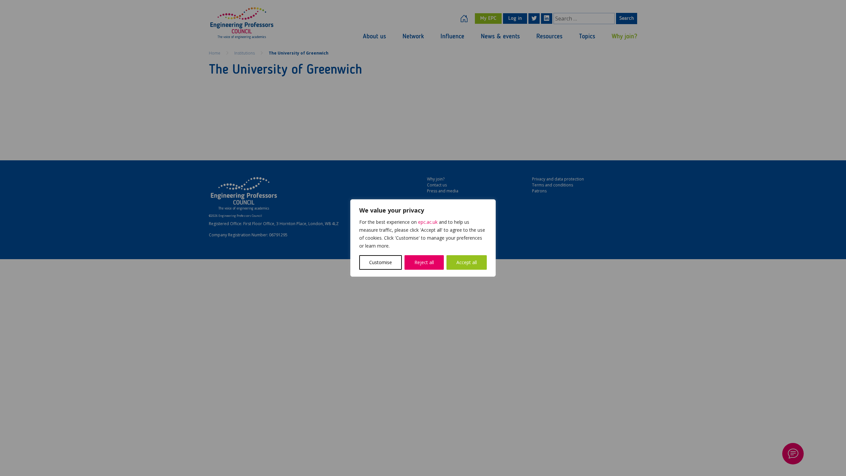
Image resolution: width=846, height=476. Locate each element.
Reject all (424, 262)
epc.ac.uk (428, 222)
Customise (380, 262)
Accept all (466, 262)
